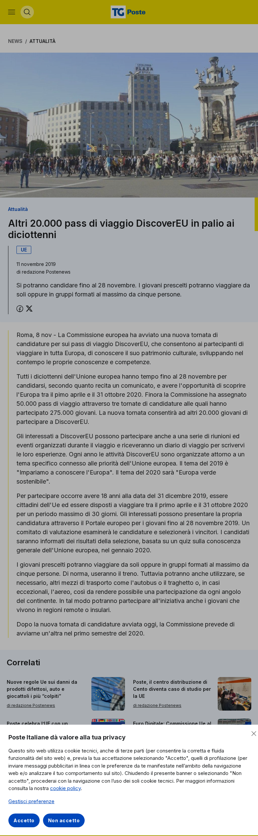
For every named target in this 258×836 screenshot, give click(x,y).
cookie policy (65, 788)
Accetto (24, 820)
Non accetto (64, 820)
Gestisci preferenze (31, 801)
